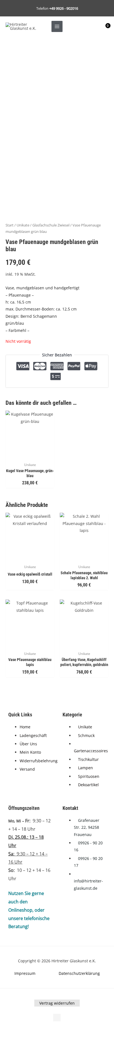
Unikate (23, 225)
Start (10, 225)
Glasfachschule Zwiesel (50, 225)
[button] (12, 1032)
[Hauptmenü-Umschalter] (56, 26)
